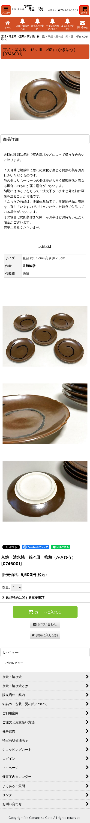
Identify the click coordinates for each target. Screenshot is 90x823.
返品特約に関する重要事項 (25, 597)
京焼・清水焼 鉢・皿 (32, 36)
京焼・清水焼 (8, 36)
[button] (6, 10)
